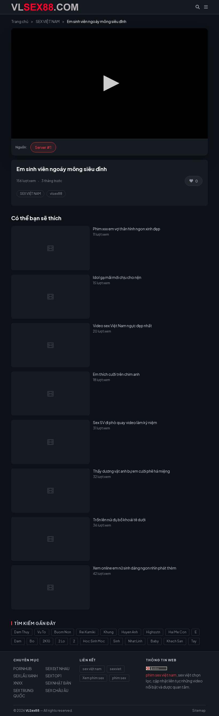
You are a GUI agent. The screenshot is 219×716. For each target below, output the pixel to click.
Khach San (175, 641)
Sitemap (199, 711)
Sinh (116, 641)
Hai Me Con (177, 632)
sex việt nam (92, 669)
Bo (32, 641)
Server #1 (43, 147)
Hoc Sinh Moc (94, 641)
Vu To (41, 632)
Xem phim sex (93, 678)
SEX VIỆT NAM (48, 21)
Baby (155, 641)
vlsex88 (56, 194)
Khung (109, 632)
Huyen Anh (130, 632)
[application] (109, 83)
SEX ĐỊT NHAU (57, 668)
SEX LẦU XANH (25, 675)
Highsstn (153, 632)
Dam (17, 641)
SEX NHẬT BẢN (58, 683)
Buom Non (62, 632)
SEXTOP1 (53, 675)
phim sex (119, 678)
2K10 (46, 641)
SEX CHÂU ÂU (56, 690)
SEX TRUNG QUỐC (23, 693)
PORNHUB (22, 668)
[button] (109, 83)
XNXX (17, 683)
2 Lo (61, 641)
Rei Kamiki (87, 632)
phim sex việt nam (161, 675)
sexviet (115, 669)
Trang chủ (19, 21)
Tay (193, 641)
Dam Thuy (21, 632)
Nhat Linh (135, 641)
